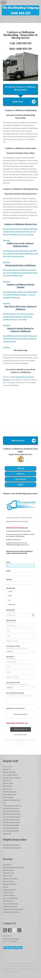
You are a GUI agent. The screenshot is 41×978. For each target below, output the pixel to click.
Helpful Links (7, 786)
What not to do (7, 789)
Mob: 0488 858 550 (20, 48)
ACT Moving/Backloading (11, 817)
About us (20, 474)
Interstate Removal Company (12, 848)
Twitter (5, 930)
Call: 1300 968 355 (20, 43)
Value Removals (8, 901)
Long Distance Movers (10, 775)
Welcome (20, 468)
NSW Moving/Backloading (11, 814)
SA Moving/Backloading (11, 828)
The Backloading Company (20, 7)
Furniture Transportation (10, 878)
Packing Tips (7, 769)
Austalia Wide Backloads (11, 912)
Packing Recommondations (11, 800)
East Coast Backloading (10, 903)
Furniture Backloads (9, 772)
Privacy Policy (7, 766)
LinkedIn (14, 930)
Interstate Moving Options (11, 808)
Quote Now (18, 101)
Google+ (19, 930)
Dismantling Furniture (10, 791)
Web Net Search (13, 971)
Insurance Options (8, 881)
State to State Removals (10, 898)
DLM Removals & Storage (11, 845)
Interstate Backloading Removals (13, 867)
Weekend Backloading (10, 906)
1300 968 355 (20, 13)
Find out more (17, 440)
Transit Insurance (8, 797)
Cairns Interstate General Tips (12, 805)
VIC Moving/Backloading (11, 819)
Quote (20, 484)
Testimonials (7, 833)
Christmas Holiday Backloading (13, 909)
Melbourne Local (8, 873)
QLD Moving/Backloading (11, 811)
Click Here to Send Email (11, 939)
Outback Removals (9, 895)
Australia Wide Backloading (12, 777)
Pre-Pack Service (8, 892)
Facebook (9, 930)
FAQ (4, 803)
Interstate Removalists (10, 884)
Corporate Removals (9, 889)
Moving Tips (7, 780)
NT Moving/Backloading (11, 825)
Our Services (20, 479)
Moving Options (8, 783)
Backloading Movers (9, 794)
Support (5, 887)
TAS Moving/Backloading (11, 822)
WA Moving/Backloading (11, 831)
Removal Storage (8, 870)
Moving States (7, 875)
